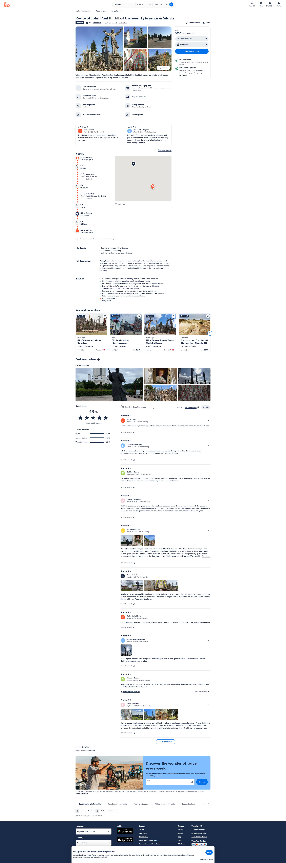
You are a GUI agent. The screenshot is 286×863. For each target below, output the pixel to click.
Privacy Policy (143, 837)
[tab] (90, 804)
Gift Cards (181, 844)
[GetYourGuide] (7, 4)
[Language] (270, 3)
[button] (93, 22)
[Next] (209, 333)
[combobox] (192, 407)
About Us (181, 830)
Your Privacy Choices (146, 840)
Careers (180, 833)
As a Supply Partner (198, 830)
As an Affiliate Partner (199, 837)
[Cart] (261, 3)
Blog (179, 837)
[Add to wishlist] (105, 316)
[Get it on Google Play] (125, 831)
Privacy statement (82, 794)
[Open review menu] (208, 420)
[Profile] (279, 3)
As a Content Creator (198, 833)
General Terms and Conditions (149, 844)
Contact (141, 830)
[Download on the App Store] (125, 840)
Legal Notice (143, 833)
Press (179, 840)
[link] (91, 333)
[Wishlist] (252, 3)
